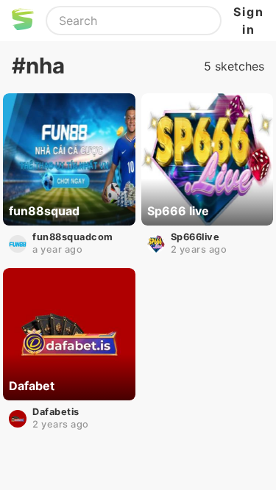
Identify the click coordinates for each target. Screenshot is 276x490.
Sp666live (195, 236)
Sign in (248, 20)
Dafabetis (55, 411)
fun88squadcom (72, 236)
